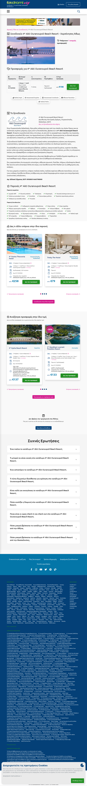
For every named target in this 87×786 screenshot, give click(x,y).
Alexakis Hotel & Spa (48, 691)
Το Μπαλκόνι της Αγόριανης (13, 671)
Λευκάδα (14, 604)
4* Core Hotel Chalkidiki (54, 676)
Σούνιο (54, 618)
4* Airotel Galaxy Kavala (28, 660)
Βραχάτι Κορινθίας (11, 591)
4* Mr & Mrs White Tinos (70, 648)
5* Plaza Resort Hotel (12, 698)
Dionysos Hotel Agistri (65, 708)
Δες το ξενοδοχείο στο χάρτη (49, 124)
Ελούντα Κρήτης (21, 593)
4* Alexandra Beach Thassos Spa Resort (57, 673)
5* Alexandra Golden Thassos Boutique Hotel (67, 660)
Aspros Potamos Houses (30, 726)
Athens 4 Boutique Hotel (69, 689)
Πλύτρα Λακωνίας (48, 614)
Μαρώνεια (24, 606)
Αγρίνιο (15, 586)
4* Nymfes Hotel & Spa (12, 653)
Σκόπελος (44, 618)
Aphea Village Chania (36, 733)
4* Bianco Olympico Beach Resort (15, 638)
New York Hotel (67, 694)
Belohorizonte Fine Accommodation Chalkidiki (18, 733)
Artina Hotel (64, 676)
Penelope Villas (11, 711)
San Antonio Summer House (13, 685)
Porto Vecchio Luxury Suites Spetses (41, 734)
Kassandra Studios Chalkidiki (13, 739)
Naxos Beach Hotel (11, 703)
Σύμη (25, 619)
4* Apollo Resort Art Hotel (56, 671)
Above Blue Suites (11, 661)
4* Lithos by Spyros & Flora (37, 713)
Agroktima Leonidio (28, 666)
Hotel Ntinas (52, 670)
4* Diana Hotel (23, 665)
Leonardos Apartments (12, 665)
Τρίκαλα (9, 621)
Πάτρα (60, 613)
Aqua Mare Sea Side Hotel (27, 678)
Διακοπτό (51, 591)
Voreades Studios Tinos (26, 738)
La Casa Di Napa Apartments (59, 683)
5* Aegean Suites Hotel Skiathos (39, 724)
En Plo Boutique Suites (44, 709)
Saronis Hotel (22, 670)
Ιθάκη (37, 594)
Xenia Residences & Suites (52, 718)
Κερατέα (27, 599)
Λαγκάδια (33, 603)
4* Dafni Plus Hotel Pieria (54, 724)
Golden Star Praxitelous (60, 655)
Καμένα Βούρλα (10, 598)
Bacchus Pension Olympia (39, 680)
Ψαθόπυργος (52, 623)
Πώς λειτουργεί (34, 559)
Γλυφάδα (29, 591)
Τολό (51, 619)
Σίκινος (19, 618)
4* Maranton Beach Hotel (13, 641)
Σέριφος (61, 616)
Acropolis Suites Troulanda (38, 693)
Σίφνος (23, 618)
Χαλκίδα (63, 621)
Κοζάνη (44, 599)
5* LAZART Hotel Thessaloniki (14, 693)
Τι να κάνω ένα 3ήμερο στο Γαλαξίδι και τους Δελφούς (59, 756)
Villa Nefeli (59, 698)
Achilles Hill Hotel (47, 663)
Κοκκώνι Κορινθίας (52, 599)
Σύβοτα (20, 619)
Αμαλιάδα (9, 588)
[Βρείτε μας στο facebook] (31, 569)
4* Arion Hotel (42, 641)
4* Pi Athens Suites (48, 686)
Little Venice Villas (33, 728)
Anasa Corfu (51, 701)
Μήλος (61, 606)
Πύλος (14, 616)
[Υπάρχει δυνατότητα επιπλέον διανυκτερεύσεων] (30, 263)
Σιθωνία (14, 618)
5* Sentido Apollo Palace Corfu (44, 699)
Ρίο (28, 616)
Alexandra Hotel (51, 681)
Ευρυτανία (45, 593)
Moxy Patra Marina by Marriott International (31, 656)
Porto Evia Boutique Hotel (13, 655)
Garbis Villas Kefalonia (57, 665)
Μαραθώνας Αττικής (16, 606)
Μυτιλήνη (59, 608)
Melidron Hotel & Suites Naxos (45, 688)
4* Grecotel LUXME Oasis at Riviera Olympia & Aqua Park (20, 651)
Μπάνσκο (30, 608)
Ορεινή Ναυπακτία (20, 611)
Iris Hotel (66, 665)
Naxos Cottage (54, 721)
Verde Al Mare (26, 693)
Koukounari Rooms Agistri (49, 678)
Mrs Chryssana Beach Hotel (64, 656)
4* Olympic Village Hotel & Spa (24, 645)
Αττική (47, 589)
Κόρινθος (14, 601)
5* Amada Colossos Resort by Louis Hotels (17, 731)
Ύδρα (33, 621)
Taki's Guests (64, 736)
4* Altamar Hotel (64, 651)
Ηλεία (8, 594)
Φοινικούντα (57, 621)
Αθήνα (19, 586)
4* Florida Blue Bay (52, 641)
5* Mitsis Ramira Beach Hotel (70, 698)
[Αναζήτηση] (78, 11)
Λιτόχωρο (34, 604)
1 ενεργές (72, 40)
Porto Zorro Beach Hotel (38, 648)
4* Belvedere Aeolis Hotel (13, 678)
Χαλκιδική (9, 623)
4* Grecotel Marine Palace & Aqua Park (16, 635)
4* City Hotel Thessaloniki (27, 668)
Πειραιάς (15, 614)
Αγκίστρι (62, 584)
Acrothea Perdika (72, 673)
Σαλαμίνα (37, 616)
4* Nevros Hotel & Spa (59, 688)
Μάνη (8, 606)
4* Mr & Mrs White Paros (13, 688)
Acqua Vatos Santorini (12, 670)
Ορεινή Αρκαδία (11, 611)
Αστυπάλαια (42, 589)
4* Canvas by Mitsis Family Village (49, 703)
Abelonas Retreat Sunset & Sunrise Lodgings (53, 731)
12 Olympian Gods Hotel (13, 650)
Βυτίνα (18, 591)
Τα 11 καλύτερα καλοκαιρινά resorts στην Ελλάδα (18, 761)
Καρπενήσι (45, 598)
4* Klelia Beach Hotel (12, 643)
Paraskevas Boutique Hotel (60, 699)
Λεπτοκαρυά (61, 603)
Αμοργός (22, 588)
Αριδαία (9, 589)
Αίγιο (28, 586)
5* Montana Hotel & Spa (12, 637)
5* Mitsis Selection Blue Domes (56, 696)
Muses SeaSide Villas (38, 655)
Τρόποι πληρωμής (50, 559)
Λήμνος (19, 604)
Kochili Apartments (42, 670)
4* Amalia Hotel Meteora (13, 663)
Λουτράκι (58, 604)
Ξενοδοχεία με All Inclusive (74, 598)
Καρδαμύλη (26, 598)
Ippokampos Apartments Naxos (14, 716)
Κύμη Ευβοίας (10, 603)
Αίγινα (24, 586)
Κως (28, 603)
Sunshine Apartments (65, 668)
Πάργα (39, 613)
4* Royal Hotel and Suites (25, 683)
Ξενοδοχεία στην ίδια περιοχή (43, 302)
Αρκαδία (14, 589)
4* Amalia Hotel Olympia (13, 656)
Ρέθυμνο (24, 616)
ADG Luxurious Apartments (35, 663)
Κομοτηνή (60, 599)
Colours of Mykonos (21, 711)
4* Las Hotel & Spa (60, 681)
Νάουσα (13, 609)
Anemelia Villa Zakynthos (54, 726)
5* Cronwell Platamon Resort (38, 637)
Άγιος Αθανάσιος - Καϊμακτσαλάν (24, 584)
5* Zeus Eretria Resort (48, 638)
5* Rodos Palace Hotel (26, 655)
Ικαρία (42, 594)
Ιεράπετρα (32, 594)
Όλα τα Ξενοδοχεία (20, 29)
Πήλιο (28, 614)
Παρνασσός (45, 613)
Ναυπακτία (19, 609)
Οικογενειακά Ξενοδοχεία (73, 603)
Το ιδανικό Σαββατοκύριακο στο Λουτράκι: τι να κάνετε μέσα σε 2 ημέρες (24, 751)
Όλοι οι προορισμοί (11, 626)
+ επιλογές (28, 267)
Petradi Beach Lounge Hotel (34, 714)
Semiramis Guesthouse (72, 666)
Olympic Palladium (74, 713)
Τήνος (47, 619)
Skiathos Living (73, 675)
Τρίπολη (24, 621)
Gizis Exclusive (68, 696)
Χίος (36, 623)
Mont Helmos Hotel (46, 665)
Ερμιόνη (34, 593)
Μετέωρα (50, 606)
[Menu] (8, 11)
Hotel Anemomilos (25, 741)
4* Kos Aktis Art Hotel (34, 703)
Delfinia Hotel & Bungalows (38, 718)
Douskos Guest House (32, 709)
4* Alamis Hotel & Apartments (61, 686)
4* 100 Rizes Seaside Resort (60, 663)
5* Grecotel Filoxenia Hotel (45, 633)
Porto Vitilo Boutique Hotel (48, 653)
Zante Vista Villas (30, 729)
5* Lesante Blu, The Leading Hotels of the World (18, 718)
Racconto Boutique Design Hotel (29, 676)
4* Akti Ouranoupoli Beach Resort (25, 681)
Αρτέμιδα (25, 589)
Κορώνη (20, 601)
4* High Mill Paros (49, 655)
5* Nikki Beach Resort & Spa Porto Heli (24, 658)
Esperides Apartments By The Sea (28, 688)
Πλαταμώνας (39, 614)
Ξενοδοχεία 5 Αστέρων (73, 585)
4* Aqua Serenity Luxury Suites (43, 729)
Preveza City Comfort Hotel (42, 689)
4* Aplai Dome (10, 704)
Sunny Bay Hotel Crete (12, 680)
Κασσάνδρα (63, 598)
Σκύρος (49, 618)
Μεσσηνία (43, 606)
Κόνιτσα (9, 601)
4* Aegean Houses (59, 714)
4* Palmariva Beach (26, 648)
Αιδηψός (34, 586)
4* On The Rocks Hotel (44, 721)
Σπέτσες (9, 619)
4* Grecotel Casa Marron (59, 633)
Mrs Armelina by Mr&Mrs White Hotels (16, 721)
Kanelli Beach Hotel (50, 645)
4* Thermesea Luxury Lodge (48, 698)
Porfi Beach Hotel (38, 723)
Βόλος (61, 589)
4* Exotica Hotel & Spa (72, 638)
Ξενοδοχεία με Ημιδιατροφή (73, 595)
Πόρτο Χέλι (61, 614)
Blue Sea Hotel (10, 658)
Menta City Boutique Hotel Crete (15, 724)
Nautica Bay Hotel (51, 637)
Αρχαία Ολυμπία (33, 589)
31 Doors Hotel (38, 691)
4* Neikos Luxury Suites (33, 665)
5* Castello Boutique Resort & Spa (15, 701)
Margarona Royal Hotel (34, 653)
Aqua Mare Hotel (54, 708)
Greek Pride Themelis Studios (35, 686)
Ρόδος (32, 616)
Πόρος (55, 614)
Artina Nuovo (21, 699)
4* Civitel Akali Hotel (39, 706)
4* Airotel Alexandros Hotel (61, 680)
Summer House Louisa (60, 691)
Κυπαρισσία (18, 603)
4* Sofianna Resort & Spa (45, 728)
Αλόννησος (58, 586)
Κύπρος (24, 603)
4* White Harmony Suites (23, 713)
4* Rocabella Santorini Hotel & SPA (23, 704)
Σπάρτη (59, 618)
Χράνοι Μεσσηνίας (43, 623)
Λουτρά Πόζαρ (42, 604)
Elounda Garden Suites (39, 704)
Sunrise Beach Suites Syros (26, 719)
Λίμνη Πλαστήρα (27, 604)
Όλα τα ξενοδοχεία (11, 744)
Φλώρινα (50, 621)
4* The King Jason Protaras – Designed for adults (63, 734)
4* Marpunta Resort (61, 653)
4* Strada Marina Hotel (20, 709)
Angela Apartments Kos (12, 719)
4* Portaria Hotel (59, 661)
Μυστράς (53, 608)
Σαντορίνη (55, 616)
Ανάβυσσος (35, 588)
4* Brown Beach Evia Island (13, 648)
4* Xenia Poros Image (24, 643)
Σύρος (29, 619)
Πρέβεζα (9, 616)
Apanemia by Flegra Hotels (49, 656)
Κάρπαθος (38, 598)
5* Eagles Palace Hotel (47, 714)
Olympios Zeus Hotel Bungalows (15, 689)
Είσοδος (61, 4)
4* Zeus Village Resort (64, 733)
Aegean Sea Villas (11, 713)
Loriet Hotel (38, 678)
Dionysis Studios (55, 668)
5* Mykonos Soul (49, 711)
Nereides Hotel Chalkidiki (53, 736)
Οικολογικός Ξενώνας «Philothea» (15, 673)
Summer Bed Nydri (41, 726)
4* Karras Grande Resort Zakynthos (52, 658)
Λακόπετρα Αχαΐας (41, 603)
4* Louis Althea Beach (57, 728)
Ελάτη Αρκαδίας (58, 591)
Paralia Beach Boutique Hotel (42, 668)
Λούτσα (64, 604)
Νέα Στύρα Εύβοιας (40, 609)
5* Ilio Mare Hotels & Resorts (14, 640)
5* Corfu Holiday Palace (38, 645)
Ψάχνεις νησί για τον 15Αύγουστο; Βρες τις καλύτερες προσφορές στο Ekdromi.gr (56, 758)
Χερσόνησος (20, 623)
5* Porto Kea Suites (27, 694)
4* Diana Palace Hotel (70, 661)
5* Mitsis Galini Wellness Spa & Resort (36, 635)
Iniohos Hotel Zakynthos (49, 716)
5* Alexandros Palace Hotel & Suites (55, 704)
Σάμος (49, 616)
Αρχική (9, 29)
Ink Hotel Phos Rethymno (34, 731)
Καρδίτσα (32, 598)
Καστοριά (9, 599)
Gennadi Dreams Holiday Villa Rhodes (42, 738)
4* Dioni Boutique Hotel (41, 660)
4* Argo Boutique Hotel (24, 698)
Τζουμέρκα (41, 619)
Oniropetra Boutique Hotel (68, 658)
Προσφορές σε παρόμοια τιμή (43, 397)
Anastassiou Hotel (70, 681)
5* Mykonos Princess (31, 699)
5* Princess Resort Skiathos (13, 676)
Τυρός (29, 621)
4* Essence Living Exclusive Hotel (55, 685)
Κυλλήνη (60, 601)
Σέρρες (8, 618)
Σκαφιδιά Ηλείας (31, 618)
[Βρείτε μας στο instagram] (36, 569)
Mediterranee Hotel (40, 681)
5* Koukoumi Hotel (11, 699)
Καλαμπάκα (49, 596)
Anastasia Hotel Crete (65, 729)
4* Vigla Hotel (26, 716)
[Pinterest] (50, 569)
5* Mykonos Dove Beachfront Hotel (63, 711)
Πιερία (33, 614)
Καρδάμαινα (19, 598)
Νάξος (8, 609)
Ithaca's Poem (28, 675)
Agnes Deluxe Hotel (29, 689)
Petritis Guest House (12, 686)
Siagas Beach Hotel (24, 646)
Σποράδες (14, 619)
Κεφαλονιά (38, 599)
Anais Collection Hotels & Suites (14, 691)
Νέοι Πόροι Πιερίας (51, 609)
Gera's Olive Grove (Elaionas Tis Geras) (58, 675)
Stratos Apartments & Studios (41, 694)
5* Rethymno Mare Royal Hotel (14, 723)
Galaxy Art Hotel (43, 676)
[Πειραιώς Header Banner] (43, 22)
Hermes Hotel (43, 696)
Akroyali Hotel (38, 658)
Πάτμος (56, 613)
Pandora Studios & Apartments (50, 733)
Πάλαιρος (50, 611)
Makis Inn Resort (42, 701)
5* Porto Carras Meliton (12, 646)
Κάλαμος (43, 596)
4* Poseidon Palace (63, 635)
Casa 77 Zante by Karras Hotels (53, 693)
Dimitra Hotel (55, 729)
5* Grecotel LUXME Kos (72, 633)
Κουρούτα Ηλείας (28, 601)
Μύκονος (47, 608)
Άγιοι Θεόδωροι (11, 584)
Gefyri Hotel (65, 693)
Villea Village (10, 709)
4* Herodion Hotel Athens (13, 741)
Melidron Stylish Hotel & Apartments (45, 739)
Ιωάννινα (50, 594)
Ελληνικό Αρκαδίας (11, 593)
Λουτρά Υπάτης (50, 604)
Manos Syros (28, 673)
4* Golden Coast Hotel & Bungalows (33, 638)
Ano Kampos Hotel (28, 691)
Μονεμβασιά (10, 608)
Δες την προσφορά (73, 87)
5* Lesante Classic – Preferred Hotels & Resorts (55, 723)
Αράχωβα (53, 588)
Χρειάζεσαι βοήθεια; (43, 428)
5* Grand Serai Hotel (25, 637)
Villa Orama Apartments (56, 689)
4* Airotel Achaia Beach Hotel (29, 640)
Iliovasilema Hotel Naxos (40, 719)
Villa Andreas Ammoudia (28, 685)
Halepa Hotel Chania (37, 716)
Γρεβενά (35, 591)
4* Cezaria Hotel (21, 661)
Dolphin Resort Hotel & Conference (15, 729)
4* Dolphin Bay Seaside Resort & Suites (66, 643)
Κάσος (57, 598)
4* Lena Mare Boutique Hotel (25, 706)
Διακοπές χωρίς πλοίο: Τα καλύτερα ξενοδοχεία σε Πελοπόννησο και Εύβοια (25, 753)
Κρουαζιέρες (48, 601)
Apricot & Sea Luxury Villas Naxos (15, 726)
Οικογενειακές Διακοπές (73, 607)
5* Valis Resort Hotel (52, 635)
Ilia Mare (68, 688)
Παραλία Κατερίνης (11, 613)
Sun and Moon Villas (40, 685)
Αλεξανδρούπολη (41, 586)
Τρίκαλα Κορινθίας (16, 621)
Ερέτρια (28, 593)
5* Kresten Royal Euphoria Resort (66, 703)
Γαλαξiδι (24, 591)
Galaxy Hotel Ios (22, 686)
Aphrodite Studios (11, 681)
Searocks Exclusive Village (42, 671)
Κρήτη (42, 601)
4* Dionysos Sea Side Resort (54, 719)
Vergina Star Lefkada (70, 685)
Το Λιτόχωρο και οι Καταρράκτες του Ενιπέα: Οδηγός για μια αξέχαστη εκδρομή (26, 756)
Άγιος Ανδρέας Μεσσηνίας (39, 584)
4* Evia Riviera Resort (43, 640)
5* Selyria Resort (11, 645)
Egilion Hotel (24, 663)
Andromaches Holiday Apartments (35, 711)
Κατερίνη (15, 599)
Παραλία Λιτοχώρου (22, 613)
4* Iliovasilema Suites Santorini (14, 666)
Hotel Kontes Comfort (43, 708)
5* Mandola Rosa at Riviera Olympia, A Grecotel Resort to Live (22, 633)
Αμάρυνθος (16, 588)
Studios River (50, 680)
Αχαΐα (52, 589)
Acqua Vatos (36, 683)
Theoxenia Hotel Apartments (62, 646)
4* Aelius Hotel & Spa (60, 666)
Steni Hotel (70, 683)
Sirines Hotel (52, 660)
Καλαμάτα (37, 596)
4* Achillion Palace (11, 696)
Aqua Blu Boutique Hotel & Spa (62, 706)
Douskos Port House (48, 661)
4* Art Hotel (65, 713)
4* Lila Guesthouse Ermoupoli (60, 738)
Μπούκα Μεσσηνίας (39, 608)
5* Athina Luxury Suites (23, 696)
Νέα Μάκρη (32, 609)
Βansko (56, 589)
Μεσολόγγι (37, 606)
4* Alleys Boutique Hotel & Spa (62, 739)
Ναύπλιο (25, 609)
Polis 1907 (26, 724)
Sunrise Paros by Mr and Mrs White (68, 721)
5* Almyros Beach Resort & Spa (69, 701)
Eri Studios (57, 701)
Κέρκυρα (32, 599)
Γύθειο (40, 591)
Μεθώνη (31, 606)
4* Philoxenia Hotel (54, 651)
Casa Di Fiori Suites (69, 714)
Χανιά (14, 623)
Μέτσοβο (56, 606)
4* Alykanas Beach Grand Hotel (37, 646)
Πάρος (51, 613)
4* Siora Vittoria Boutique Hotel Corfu (44, 666)
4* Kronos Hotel (34, 643)
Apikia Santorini (56, 709)
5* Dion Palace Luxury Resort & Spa (29, 641)
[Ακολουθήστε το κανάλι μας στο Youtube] (41, 569)
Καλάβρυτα (31, 596)
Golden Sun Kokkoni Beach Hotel (45, 650)
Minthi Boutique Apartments (39, 673)
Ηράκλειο (13, 594)
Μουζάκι (17, 608)
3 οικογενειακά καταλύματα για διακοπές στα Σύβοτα (60, 759)
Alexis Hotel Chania (11, 706)
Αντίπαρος (47, 588)
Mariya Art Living (49, 706)
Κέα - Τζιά (21, 599)
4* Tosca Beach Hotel (61, 638)
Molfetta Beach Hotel (66, 709)
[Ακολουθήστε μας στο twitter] (46, 569)
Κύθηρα (55, 601)
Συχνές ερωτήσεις (43, 564)
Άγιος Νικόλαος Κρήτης (52, 584)
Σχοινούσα (34, 619)
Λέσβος (9, 604)
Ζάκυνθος (59, 593)
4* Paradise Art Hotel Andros (61, 650)
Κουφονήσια (36, 601)
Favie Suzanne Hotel (73, 655)
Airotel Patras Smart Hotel (13, 668)
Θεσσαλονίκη (25, 594)
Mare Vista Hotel (58, 648)
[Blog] (55, 569)
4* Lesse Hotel (49, 648)
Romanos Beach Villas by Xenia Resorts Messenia (18, 736)
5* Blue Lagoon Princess (64, 641)
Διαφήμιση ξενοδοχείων (69, 559)
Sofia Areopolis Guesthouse (38, 736)
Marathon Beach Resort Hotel (41, 675)
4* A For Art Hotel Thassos (28, 671)
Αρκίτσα (20, 589)
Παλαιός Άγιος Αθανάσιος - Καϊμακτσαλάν (36, 611)
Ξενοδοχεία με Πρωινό (73, 592)
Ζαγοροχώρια (52, 593)
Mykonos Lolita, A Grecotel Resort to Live (17, 728)
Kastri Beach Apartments (13, 738)
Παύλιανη (9, 614)
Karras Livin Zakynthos (67, 724)
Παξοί (55, 611)
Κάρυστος (52, 598)
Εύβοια (39, 593)
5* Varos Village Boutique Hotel (52, 713)
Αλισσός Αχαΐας (51, 586)
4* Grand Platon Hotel (65, 640)
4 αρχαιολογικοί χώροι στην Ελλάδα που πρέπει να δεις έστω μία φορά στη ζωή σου (27, 759)
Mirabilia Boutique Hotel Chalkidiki (15, 675)
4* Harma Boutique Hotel (31, 701)
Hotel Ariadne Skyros (32, 721)
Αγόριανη (9, 586)
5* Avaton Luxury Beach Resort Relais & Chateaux (19, 734)
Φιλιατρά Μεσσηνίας (41, 621)
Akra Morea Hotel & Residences (28, 650)
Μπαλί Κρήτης (23, 608)
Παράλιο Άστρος (33, 613)
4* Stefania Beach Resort (42, 651)
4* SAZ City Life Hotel (73, 653)
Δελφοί (45, 591)
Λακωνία (49, 603)
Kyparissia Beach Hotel (12, 683)
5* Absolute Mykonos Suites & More (65, 670)
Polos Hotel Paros (34, 696)
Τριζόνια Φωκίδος (58, 619)
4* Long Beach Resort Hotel (63, 637)
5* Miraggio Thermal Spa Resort (34, 661)
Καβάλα (56, 594)
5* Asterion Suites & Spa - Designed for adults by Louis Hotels (21, 708)
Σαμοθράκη (44, 616)
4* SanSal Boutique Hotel (56, 694)
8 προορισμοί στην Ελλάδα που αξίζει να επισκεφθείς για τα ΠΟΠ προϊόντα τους (26, 754)
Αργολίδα (59, 588)
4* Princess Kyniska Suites (25, 680)
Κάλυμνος (56, 596)
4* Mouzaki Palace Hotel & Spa (64, 645)
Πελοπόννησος (22, 614)
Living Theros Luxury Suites (71, 704)
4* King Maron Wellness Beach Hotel (65, 678)
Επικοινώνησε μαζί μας (17, 559)
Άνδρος (41, 588)
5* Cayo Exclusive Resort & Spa (14, 694)
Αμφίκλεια (28, 588)
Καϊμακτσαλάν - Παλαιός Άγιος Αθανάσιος (17, 596)
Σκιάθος (38, 618)
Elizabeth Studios (23, 653)
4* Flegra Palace (36, 698)
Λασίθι (54, 603)
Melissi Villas (10, 714)
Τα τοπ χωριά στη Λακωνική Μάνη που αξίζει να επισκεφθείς (21, 758)
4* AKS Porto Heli (54, 640)
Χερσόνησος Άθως (29, 623)
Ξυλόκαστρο (60, 609)
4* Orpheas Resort (27, 723)
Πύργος (19, 616)
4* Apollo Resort (64, 718)
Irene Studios (50, 646)
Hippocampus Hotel (22, 703)
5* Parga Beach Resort (46, 683)
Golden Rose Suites (31, 670)
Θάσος (18, 594)
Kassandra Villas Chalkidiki (28, 739)
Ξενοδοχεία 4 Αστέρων (73, 588)
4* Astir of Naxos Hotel (20, 714)
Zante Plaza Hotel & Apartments (47, 643)
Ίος (45, 594)
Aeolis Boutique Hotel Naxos (14, 660)
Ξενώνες (72, 601)
